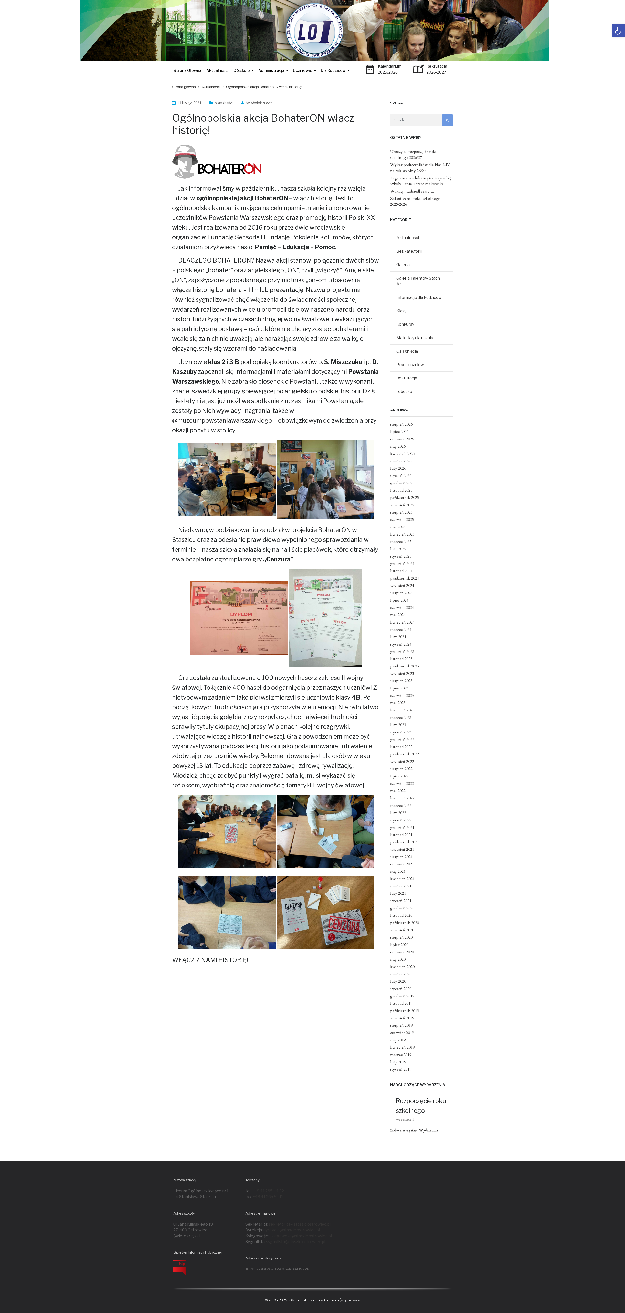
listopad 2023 (401, 659)
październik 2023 (404, 666)
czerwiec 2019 (402, 1032)
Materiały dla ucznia (414, 337)
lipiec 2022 (399, 776)
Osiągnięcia (407, 351)
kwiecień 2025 (402, 534)
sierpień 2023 (401, 681)
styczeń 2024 (400, 644)
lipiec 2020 (399, 944)
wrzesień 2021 (402, 849)
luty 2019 (398, 1062)
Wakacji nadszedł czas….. (412, 191)
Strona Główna (187, 70)
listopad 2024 (401, 571)
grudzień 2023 (402, 651)
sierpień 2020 (401, 937)
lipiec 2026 (399, 431)
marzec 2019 (400, 1054)
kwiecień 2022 (402, 798)
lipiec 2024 (399, 600)
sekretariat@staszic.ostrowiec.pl (300, 1224)
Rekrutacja (406, 378)
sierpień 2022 (401, 769)
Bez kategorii (409, 251)
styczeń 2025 (400, 556)
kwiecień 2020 (402, 966)
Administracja (271, 70)
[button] (618, 30)
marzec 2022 (400, 805)
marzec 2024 (400, 629)
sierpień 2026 (401, 424)
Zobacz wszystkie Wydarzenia (414, 1130)
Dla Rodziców (333, 70)
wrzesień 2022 (402, 761)
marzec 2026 (400, 461)
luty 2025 (398, 549)
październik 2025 (404, 497)
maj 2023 (398, 703)
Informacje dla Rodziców (419, 297)
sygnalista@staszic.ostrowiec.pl (295, 1241)
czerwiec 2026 (402, 439)
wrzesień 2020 (402, 930)
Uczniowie (302, 70)
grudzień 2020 (402, 908)
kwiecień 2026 (402, 453)
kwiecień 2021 (402, 879)
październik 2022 (404, 754)
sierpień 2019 (401, 1025)
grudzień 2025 (402, 483)
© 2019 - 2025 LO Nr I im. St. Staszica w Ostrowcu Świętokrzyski (312, 1300)
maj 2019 (398, 1040)
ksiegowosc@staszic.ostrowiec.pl (300, 1236)
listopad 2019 (401, 1003)
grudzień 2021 (402, 827)
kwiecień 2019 (402, 1047)
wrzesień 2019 (402, 1018)
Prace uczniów (410, 364)
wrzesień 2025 (402, 505)
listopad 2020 (401, 915)
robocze (404, 391)
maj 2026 (398, 446)
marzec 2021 (400, 886)
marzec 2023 (400, 717)
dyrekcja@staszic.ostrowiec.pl (291, 1230)
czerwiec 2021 (402, 864)
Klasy (401, 311)
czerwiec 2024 (402, 607)
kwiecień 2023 (402, 710)
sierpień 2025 (401, 512)
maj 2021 (398, 871)
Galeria (403, 264)
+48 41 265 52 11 (268, 1197)
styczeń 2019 (400, 1069)
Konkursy (405, 324)
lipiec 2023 (399, 688)
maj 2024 (398, 615)
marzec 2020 (400, 974)
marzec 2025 (400, 541)
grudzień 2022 (402, 739)
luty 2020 (398, 981)
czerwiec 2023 (402, 695)
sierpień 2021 (401, 857)
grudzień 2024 (402, 563)
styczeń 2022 (400, 820)
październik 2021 (404, 842)
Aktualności (217, 70)
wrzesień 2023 (402, 673)
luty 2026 (398, 468)
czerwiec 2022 (402, 783)
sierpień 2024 (401, 593)
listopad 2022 (401, 747)
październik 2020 (404, 923)
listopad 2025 (401, 490)
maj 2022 (398, 791)
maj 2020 (398, 959)
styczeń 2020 (400, 988)
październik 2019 (404, 1010)
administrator (261, 102)
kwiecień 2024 (402, 622)
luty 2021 (398, 893)
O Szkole (241, 70)
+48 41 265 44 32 (268, 1191)
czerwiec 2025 (402, 519)
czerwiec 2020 (402, 952)
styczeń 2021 (400, 901)
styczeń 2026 (400, 475)
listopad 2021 (401, 835)
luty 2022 (398, 813)
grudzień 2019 (402, 996)
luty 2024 (398, 637)
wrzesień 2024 (402, 585)
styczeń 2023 (400, 732)
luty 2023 (398, 725)
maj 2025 (398, 527)
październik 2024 (404, 578)
